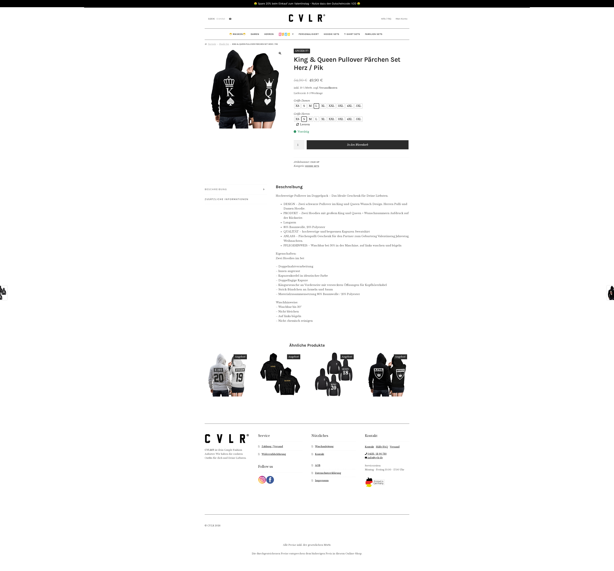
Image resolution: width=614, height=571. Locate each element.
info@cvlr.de (375, 457)
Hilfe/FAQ (382, 446)
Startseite (212, 44)
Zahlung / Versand (272, 446)
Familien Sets (373, 34)
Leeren (305, 124)
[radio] (297, 106)
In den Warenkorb (357, 144)
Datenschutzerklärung (328, 473)
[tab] (236, 189)
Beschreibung (216, 189)
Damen (255, 34)
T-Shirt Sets (352, 34)
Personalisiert (309, 34)
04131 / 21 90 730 (377, 454)
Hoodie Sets (331, 34)
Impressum (322, 480)
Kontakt (319, 454)
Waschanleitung (324, 446)
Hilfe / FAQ (386, 18)
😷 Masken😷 (237, 34)
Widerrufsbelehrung (274, 454)
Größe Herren (302, 113)
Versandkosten (328, 87)
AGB (317, 465)
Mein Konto (401, 18)
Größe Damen (302, 100)
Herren (269, 34)
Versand (395, 446)
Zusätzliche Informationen (226, 199)
